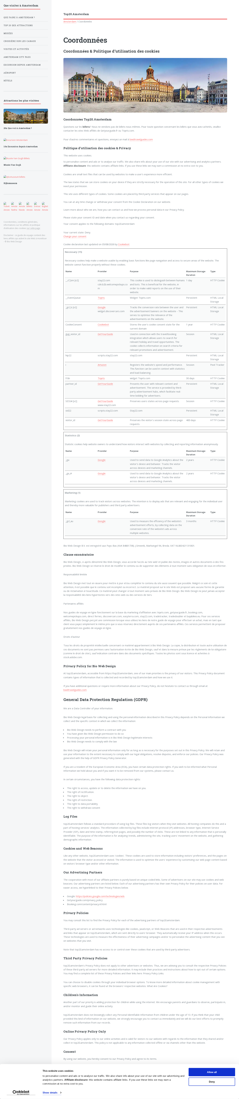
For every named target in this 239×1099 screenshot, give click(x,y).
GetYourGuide (105, 334)
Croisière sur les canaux (20, 41)
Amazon (102, 364)
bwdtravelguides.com (141, 139)
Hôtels (8, 80)
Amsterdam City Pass (17, 57)
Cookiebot (123, 244)
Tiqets (101, 297)
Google (102, 307)
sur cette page (33, 228)
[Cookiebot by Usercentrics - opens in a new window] (21, 1092)
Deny (212, 1081)
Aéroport (10, 73)
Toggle (57, 6)
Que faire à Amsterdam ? (19, 17)
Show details (50, 1092)
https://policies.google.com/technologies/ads (100, 896)
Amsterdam (69, 21)
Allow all (212, 1072)
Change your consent (74, 236)
